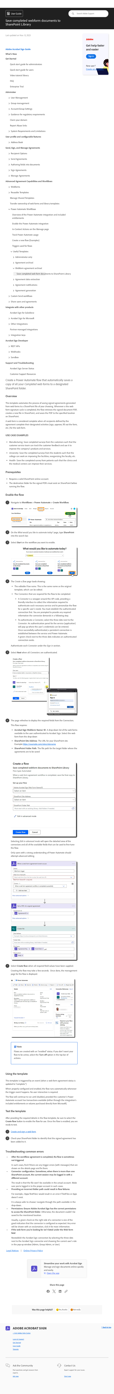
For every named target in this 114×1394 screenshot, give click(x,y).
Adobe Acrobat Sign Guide (18, 49)
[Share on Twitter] (54, 1292)
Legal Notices (12, 1250)
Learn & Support (18, 1339)
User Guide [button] (16, 13)
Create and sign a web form (23, 1131)
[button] (40, 97)
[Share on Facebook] (48, 1292)
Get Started (17, 1343)
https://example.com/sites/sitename (39, 744)
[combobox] (88, 13)
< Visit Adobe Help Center (22, 1333)
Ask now (16, 1376)
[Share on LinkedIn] (60, 1292)
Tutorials (16, 1349)
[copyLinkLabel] (66, 1292)
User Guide (16, 1346)
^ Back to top (106, 1327)
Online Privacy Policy (33, 1250)
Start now (67, 1376)
